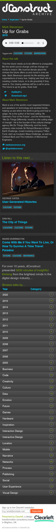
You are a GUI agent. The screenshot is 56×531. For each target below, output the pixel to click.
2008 (27, 344)
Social (28, 480)
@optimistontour (14, 148)
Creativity (28, 381)
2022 (27, 294)
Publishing (28, 474)
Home (4, 19)
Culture (28, 387)
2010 (27, 331)
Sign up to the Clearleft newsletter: (18, 507)
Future (28, 406)
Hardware (28, 418)
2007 (27, 350)
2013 (27, 313)
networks (28, 255)
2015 (5, 35)
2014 (27, 307)
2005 (27, 362)
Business (27, 369)
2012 (27, 319)
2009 (27, 338)
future (28, 53)
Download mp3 (19, 95)
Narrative (28, 455)
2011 (27, 325)
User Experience (28, 486)
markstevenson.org (15, 144)
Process (28, 468)
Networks (28, 461)
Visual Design (27, 492)
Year (5, 289)
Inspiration (14, 19)
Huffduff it (16, 92)
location (7, 227)
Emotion (28, 400)
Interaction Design (28, 430)
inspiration (40, 53)
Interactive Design (27, 437)
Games (28, 412)
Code (28, 375)
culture (18, 53)
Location (27, 443)
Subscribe (36, 511)
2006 (27, 356)
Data (28, 393)
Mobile (27, 449)
